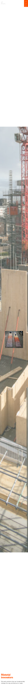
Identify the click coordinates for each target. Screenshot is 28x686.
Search (26, 4)
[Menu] (26, 1)
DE (26, 5)
